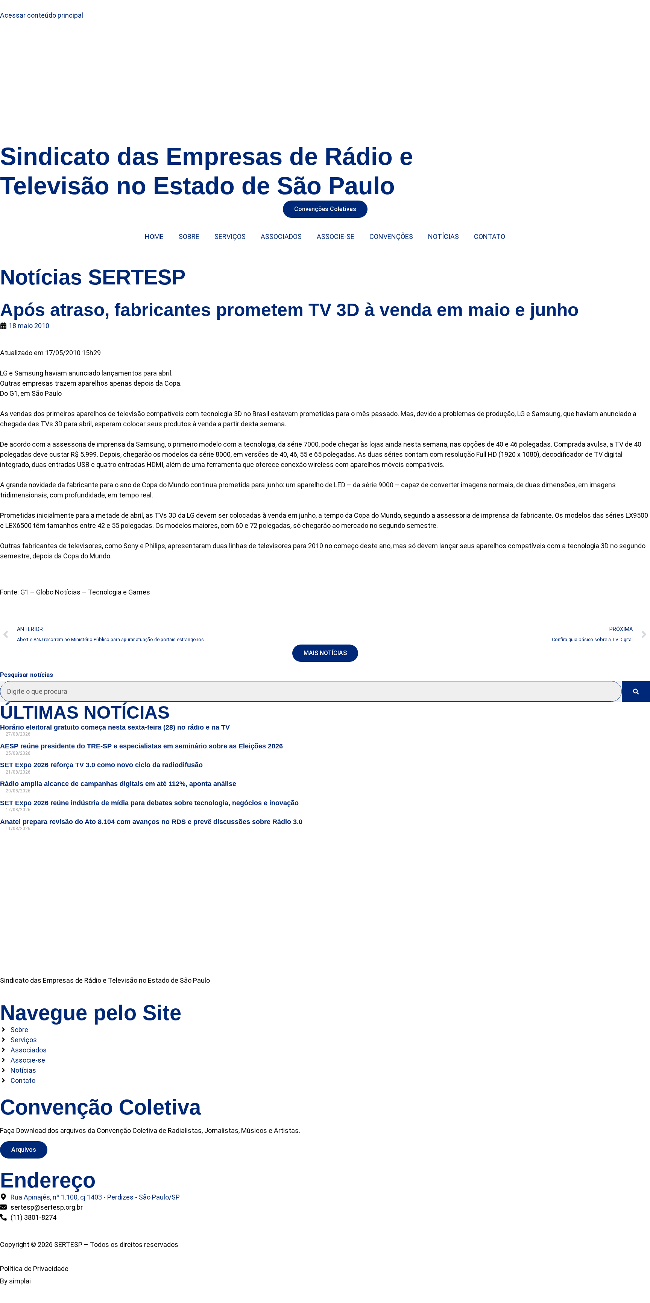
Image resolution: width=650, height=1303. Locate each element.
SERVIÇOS (230, 236)
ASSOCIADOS (281, 236)
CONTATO (489, 236)
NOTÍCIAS (443, 236)
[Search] (636, 691)
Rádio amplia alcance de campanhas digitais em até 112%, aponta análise (118, 784)
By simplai (15, 1281)
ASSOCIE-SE (335, 236)
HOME (154, 236)
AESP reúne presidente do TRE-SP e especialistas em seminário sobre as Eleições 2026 (141, 746)
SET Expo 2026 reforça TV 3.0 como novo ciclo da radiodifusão (101, 765)
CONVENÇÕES (391, 236)
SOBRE (189, 236)
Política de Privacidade (34, 1269)
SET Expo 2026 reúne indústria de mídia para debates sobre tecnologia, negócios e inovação (149, 803)
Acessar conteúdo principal (41, 15)
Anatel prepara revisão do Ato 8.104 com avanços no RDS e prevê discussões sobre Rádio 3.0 (151, 822)
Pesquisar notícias (26, 675)
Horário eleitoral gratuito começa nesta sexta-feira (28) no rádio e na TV (115, 727)
